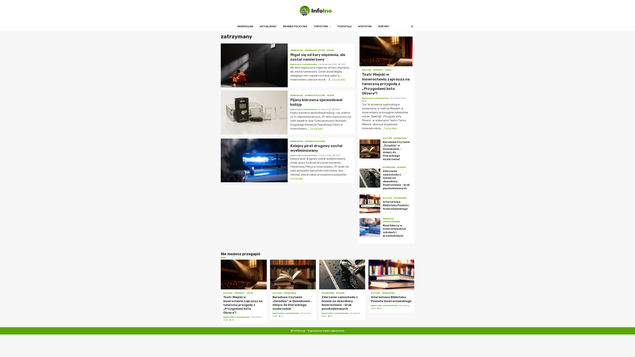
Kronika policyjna (295, 26)
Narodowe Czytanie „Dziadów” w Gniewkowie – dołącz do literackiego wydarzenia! (370, 149)
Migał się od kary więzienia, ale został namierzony (254, 65)
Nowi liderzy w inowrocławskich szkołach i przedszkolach (370, 227)
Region (330, 50)
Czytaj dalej (339, 79)
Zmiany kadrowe (391, 222)
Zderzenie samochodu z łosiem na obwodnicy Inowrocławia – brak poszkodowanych (370, 178)
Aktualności (268, 26)
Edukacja (388, 219)
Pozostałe (345, 26)
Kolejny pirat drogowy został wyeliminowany (254, 160)
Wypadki (401, 167)
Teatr (388, 70)
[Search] (412, 26)
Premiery (378, 70)
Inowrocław (245, 26)
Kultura (367, 70)
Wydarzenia (400, 138)
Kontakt (383, 26)
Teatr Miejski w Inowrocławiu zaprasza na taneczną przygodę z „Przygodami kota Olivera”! (386, 51)
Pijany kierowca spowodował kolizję (254, 112)
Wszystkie (365, 26)
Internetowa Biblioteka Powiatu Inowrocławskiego (370, 203)
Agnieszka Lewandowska (304, 64)
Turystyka (321, 26)
